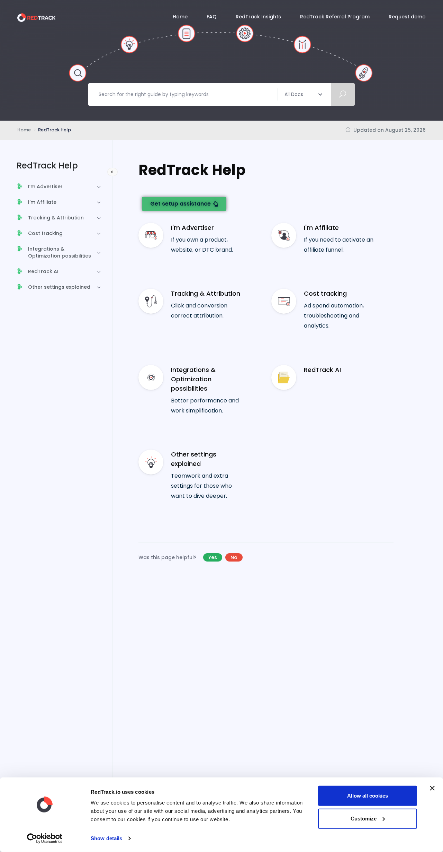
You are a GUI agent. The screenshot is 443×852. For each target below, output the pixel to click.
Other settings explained (59, 287)
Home (180, 16)
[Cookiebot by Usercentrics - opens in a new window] (45, 838)
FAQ (212, 16)
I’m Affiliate (42, 202)
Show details (106, 838)
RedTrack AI (43, 271)
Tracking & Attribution (56, 217)
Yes (212, 557)
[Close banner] (432, 788)
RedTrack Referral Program (335, 16)
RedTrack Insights (258, 16)
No (233, 557)
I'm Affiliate (321, 227)
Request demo (407, 16)
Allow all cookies (367, 796)
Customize (364, 818)
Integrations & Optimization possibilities (59, 252)
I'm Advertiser (192, 227)
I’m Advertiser (45, 186)
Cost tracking (45, 233)
